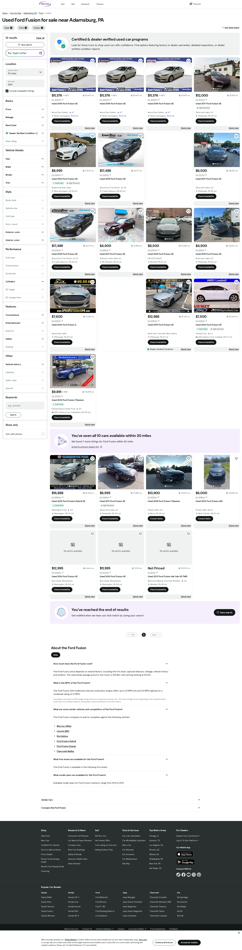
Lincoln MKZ (63, 731)
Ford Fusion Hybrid (66, 741)
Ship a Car (126, 845)
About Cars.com (71, 929)
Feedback (173, 929)
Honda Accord (74, 906)
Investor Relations (103, 929)
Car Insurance (128, 854)
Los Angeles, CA (156, 845)
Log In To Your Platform (186, 840)
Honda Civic (73, 902)
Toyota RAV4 (46, 897)
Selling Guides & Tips (104, 849)
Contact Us (87, 929)
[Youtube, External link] (189, 875)
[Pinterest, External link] (199, 875)
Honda (71, 892)
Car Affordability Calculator (134, 840)
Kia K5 (179, 911)
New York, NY (154, 863)
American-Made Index (77, 859)
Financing (45, 871)
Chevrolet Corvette (158, 897)
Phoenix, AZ (154, 849)
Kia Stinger (181, 906)
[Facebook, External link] (184, 875)
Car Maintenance (129, 859)
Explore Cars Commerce (187, 836)
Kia (178, 892)
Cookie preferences (164, 942)
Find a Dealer (47, 854)
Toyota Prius (46, 902)
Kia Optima (62, 736)
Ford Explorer (101, 915)
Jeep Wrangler (129, 897)
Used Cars (45, 836)
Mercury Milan (64, 726)
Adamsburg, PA (30, 13)
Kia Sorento (182, 902)
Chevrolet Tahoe (157, 911)
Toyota (44, 892)
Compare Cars (74, 845)
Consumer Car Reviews (78, 836)
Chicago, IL (154, 836)
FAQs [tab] (55, 655)
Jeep (125, 892)
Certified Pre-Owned (50, 845)
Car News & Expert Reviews (80, 840)
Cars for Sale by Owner (51, 849)
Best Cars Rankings (76, 849)
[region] (121, 940)
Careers (121, 929)
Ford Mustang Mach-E (105, 911)
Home (5, 13)
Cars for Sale (15, 13)
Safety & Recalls (75, 854)
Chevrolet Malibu (65, 751)
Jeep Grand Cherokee (132, 902)
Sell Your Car (100, 836)
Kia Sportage (182, 897)
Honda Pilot (73, 911)
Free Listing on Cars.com (106, 845)
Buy (62, 4)
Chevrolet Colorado (158, 915)
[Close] (239, 933)
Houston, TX (154, 840)
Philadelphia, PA (156, 859)
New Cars (45, 840)
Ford (41, 13)
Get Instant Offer (102, 840)
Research (85, 4)
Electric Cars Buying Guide (52, 866)
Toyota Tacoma (47, 906)
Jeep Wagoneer (129, 906)
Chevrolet (154, 892)
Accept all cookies (189, 942)
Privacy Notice (70, 940)
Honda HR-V (73, 915)
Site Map (126, 863)
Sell (72, 4)
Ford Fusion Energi (66, 746)
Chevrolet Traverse (158, 906)
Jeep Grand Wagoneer (132, 911)
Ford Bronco (101, 902)
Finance (99, 4)
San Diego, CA (155, 868)
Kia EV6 (180, 915)
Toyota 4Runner (48, 915)
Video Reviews (74, 863)
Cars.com (143, 940)
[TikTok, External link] (178, 875)
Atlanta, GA (154, 854)
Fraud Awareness (157, 929)
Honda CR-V (73, 897)
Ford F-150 (100, 906)
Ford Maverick (102, 897)
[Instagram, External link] (194, 875)
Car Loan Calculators (131, 836)
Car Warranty (128, 849)
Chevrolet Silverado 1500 (160, 902)
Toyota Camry (47, 911)
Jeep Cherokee (129, 915)
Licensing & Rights (136, 929)
